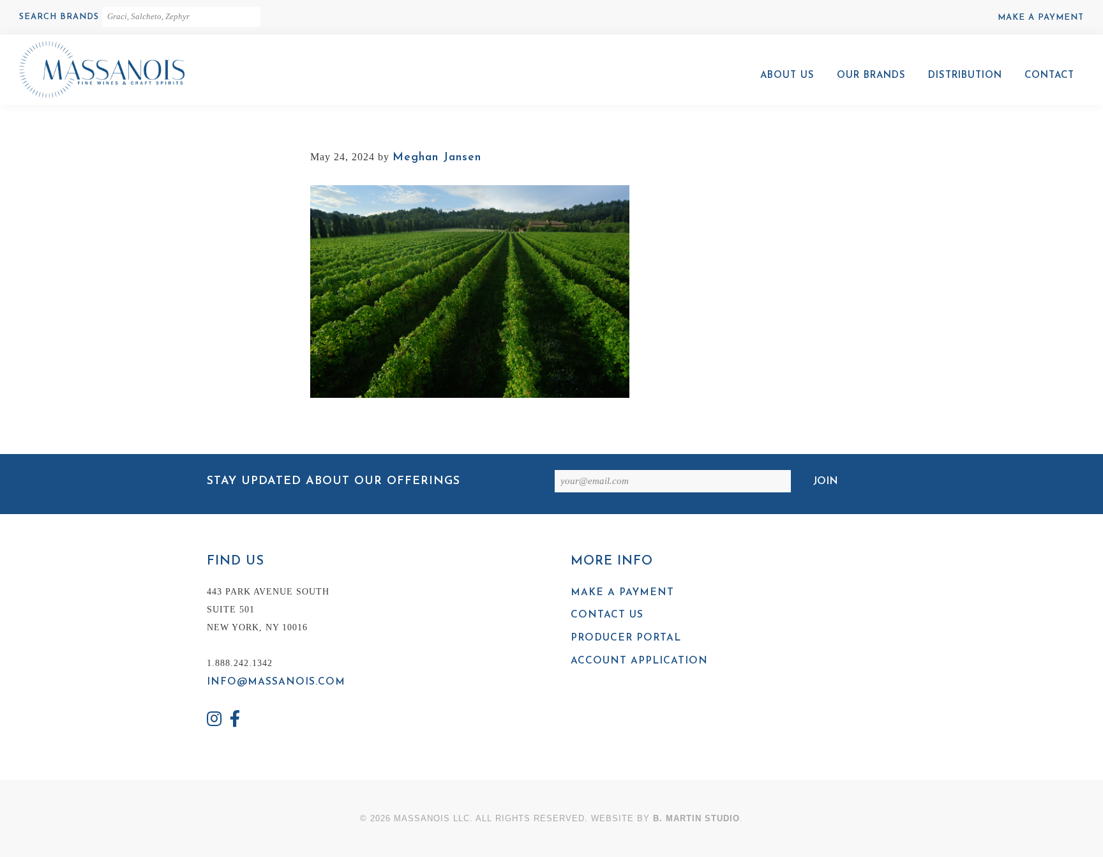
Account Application (639, 661)
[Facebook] (235, 720)
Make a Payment (1041, 17)
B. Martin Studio (696, 818)
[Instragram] (214, 720)
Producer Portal (626, 638)
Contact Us (607, 615)
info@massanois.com (276, 682)
